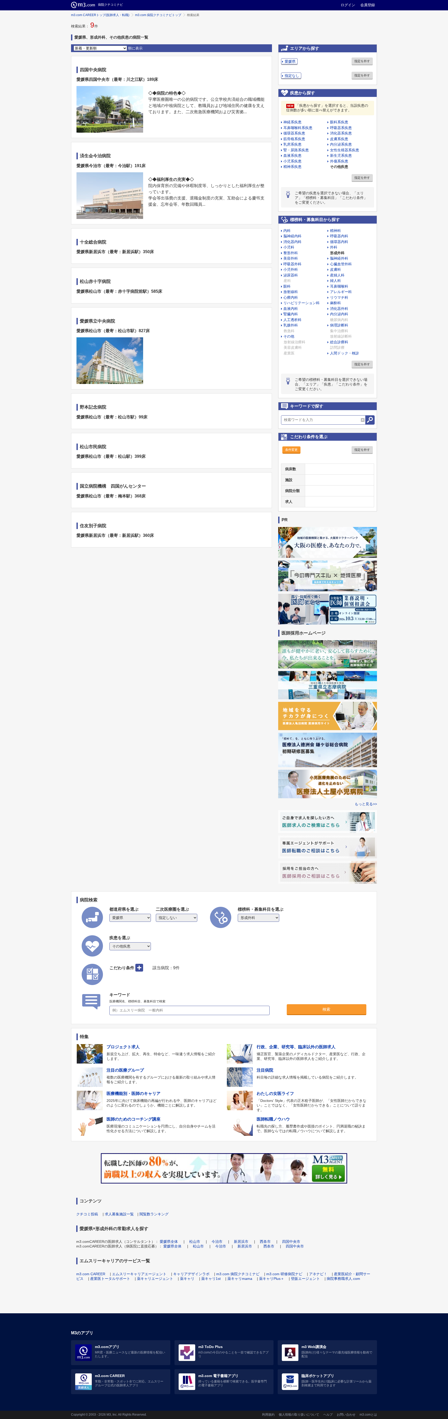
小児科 (288, 247)
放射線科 (290, 292)
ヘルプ (328, 1414)
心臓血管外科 (341, 264)
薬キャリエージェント (155, 1279)
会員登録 (367, 5)
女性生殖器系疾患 (344, 150)
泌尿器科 (290, 275)
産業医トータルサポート (110, 1279)
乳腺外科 (290, 325)
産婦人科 (337, 275)
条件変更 (291, 450)
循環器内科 (339, 242)
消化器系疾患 (341, 133)
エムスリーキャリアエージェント (139, 1274)
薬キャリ (187, 1279)
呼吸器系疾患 (341, 128)
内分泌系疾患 (341, 144)
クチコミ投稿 (87, 1214)
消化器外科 (339, 308)
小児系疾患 (292, 161)
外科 (333, 247)
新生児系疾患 (341, 155)
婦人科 (335, 281)
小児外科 (290, 269)
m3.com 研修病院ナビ (284, 1274)
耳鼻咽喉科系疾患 (297, 128)
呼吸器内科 (339, 236)
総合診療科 (339, 342)
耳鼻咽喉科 (339, 286)
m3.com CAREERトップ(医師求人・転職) (100, 15)
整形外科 (290, 253)
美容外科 (290, 258)
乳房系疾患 (292, 144)
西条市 (265, 1241)
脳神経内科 (292, 236)
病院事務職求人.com (343, 1279)
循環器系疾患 (294, 133)
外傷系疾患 (339, 161)
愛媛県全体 (169, 1241)
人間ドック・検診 (344, 353)
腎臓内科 (290, 314)
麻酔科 (335, 303)
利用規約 (268, 1414)
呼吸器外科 (292, 264)
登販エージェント (305, 1279)
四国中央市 (291, 1241)
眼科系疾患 (339, 122)
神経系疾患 (292, 122)
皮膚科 (335, 269)
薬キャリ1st (211, 1279)
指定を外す (362, 61)
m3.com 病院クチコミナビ (238, 1274)
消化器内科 (292, 242)
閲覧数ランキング (154, 1214)
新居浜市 (241, 1241)
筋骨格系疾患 (294, 139)
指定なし (292, 76)
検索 (326, 1009)
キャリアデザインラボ (191, 1274)
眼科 (287, 286)
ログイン (348, 5)
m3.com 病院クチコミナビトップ (158, 15)
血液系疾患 (292, 155)
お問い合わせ (346, 1414)
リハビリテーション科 (301, 303)
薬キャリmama (239, 1279)
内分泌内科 (339, 314)
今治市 (217, 1241)
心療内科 (290, 297)
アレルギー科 (341, 292)
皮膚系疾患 (339, 139)
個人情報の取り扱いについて (299, 1414)
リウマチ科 (339, 297)
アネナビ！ (318, 1274)
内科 (287, 231)
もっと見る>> (366, 804)
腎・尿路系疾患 (296, 150)
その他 (288, 336)
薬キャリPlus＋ (271, 1279)
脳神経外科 (339, 258)
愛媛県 (290, 61)
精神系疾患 (292, 167)
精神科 (335, 231)
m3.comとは (368, 1414)
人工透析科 (292, 320)
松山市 (194, 1241)
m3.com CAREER (90, 1274)
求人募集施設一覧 (119, 1214)
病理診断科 (339, 325)
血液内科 (290, 308)
